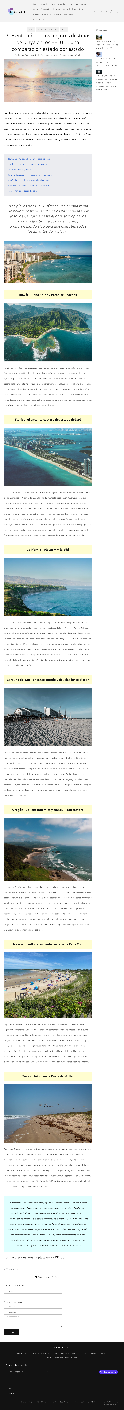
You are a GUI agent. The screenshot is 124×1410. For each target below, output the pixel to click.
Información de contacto (110, 1404)
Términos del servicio (98, 1402)
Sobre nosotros (44, 1353)
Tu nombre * (9, 1291)
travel (64, 29)
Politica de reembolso (80, 1353)
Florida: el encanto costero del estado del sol (28, 164)
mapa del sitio (30, 1353)
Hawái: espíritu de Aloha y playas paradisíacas (29, 158)
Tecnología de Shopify (49, 1402)
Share (48, 1277)
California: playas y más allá (20, 169)
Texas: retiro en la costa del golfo (22, 190)
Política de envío (112, 1402)
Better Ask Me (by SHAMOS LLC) (32, 1402)
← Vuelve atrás (11, 1269)
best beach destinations (47, 29)
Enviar (11, 1332)
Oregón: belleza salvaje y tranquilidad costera (28, 180)
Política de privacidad (82, 1402)
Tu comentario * (11, 1312)
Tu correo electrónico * (14, 1302)
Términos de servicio (55, 1358)
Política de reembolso (66, 1402)
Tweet (40, 1277)
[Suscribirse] (47, 1372)
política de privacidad (61, 1353)
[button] (106, 11)
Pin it (57, 1277)
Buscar (20, 1353)
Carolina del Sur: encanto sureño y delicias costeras (31, 175)
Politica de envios (98, 1353)
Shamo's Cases (71, 1358)
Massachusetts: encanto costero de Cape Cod (28, 185)
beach (30, 29)
